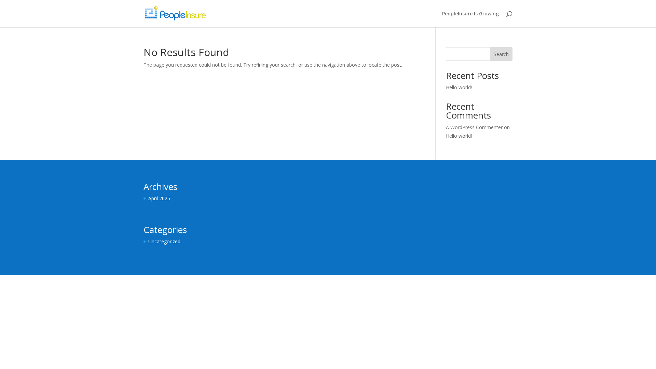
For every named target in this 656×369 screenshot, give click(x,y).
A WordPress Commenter (474, 127)
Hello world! (459, 87)
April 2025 (159, 198)
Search (501, 54)
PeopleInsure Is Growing (470, 14)
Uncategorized (164, 241)
